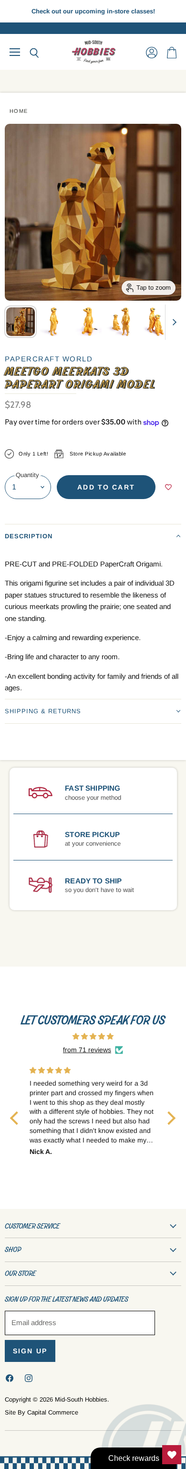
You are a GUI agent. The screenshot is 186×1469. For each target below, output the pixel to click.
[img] (93, 1036)
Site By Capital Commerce (41, 1412)
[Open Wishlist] (171, 1454)
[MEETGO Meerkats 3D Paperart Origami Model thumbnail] (20, 321)
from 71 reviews (87, 1050)
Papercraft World (49, 359)
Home (19, 111)
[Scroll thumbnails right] (172, 322)
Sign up (30, 1351)
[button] (93, 536)
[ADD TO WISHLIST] (168, 487)
